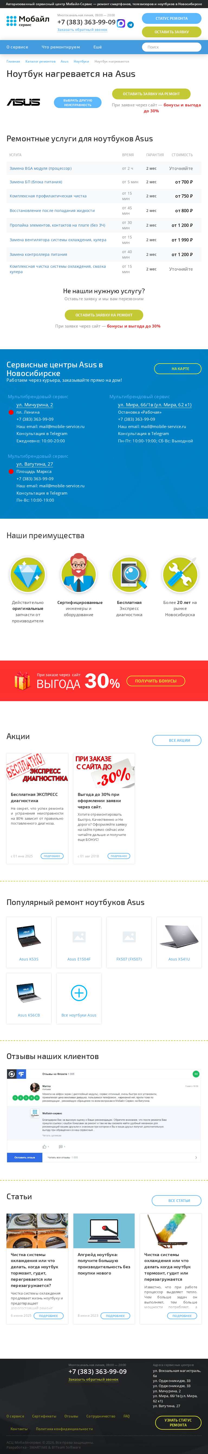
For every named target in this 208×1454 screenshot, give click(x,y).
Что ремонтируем (61, 46)
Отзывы (71, 1416)
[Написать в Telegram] (130, 24)
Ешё (97, 46)
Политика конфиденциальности (64, 1429)
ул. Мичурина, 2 (35, 404)
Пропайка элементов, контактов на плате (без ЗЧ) (57, 225)
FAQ (126, 1416)
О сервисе (17, 46)
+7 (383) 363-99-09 (86, 21)
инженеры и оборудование (80, 608)
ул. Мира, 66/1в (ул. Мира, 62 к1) (155, 404)
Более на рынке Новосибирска (180, 608)
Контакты (19, 1429)
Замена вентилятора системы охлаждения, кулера (58, 239)
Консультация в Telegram (42, 433)
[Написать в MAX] (121, 23)
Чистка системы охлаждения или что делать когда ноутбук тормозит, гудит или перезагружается (167, 1267)
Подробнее (52, 856)
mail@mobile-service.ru (61, 426)
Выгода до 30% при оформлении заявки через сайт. (99, 800)
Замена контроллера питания (38, 254)
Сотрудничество (100, 1416)
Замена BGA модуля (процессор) (41, 168)
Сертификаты (44, 1416)
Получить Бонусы (156, 680)
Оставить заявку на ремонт (151, 94)
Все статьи (179, 1200)
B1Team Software (66, 1447)
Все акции (179, 740)
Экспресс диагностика (129, 608)
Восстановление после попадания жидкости (52, 210)
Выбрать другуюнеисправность (77, 102)
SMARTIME (39, 1447)
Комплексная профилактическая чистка (48, 195)
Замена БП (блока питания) (36, 181)
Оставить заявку (172, 32)
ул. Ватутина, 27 (35, 464)
